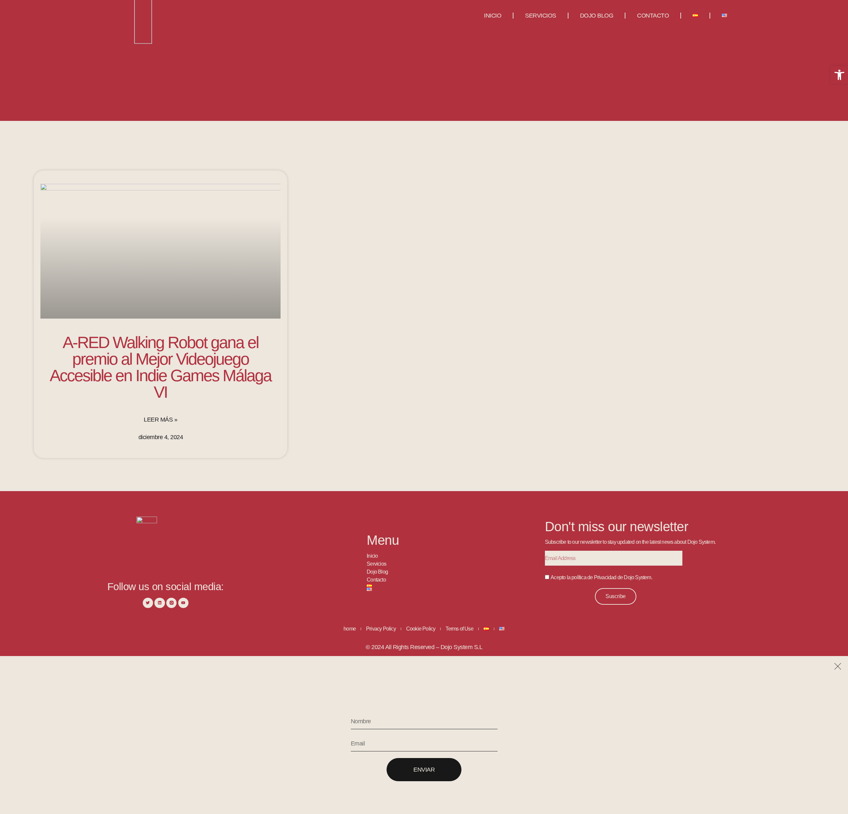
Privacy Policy (381, 629)
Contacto (653, 15)
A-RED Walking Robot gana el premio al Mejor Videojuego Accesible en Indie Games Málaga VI (160, 367)
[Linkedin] (159, 603)
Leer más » (160, 420)
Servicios (540, 15)
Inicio (492, 15)
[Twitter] (148, 603)
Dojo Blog (596, 15)
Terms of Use (459, 629)
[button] (839, 74)
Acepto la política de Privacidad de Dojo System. (601, 577)
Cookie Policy (421, 629)
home (350, 629)
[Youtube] (183, 603)
